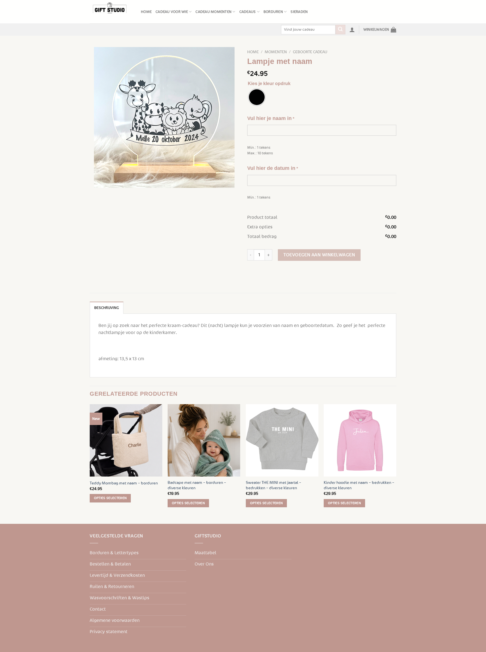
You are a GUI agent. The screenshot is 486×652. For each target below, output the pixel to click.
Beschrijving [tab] (106, 308)
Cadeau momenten (213, 12)
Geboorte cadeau (310, 52)
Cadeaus (247, 12)
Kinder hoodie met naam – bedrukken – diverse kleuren (359, 485)
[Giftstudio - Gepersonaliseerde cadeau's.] (111, 11)
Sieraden (299, 12)
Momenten (276, 52)
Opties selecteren (110, 498)
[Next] (396, 463)
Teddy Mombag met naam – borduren (124, 483)
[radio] (256, 97)
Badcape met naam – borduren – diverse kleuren (197, 485)
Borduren (273, 12)
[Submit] (340, 29)
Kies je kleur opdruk (269, 83)
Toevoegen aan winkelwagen (319, 255)
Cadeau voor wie (172, 12)
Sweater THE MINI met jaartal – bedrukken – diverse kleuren (273, 485)
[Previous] (90, 463)
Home (146, 12)
